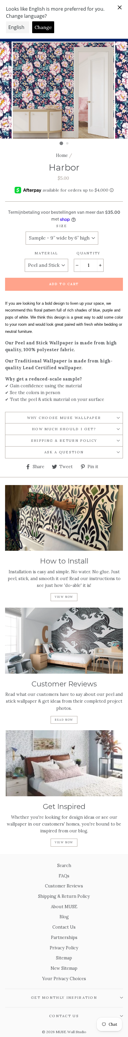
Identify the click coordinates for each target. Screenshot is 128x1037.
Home (62, 155)
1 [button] (61, 143)
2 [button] (67, 143)
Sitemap (64, 958)
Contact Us (64, 927)
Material (46, 253)
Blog (64, 916)
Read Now (64, 719)
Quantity (89, 253)
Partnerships (64, 937)
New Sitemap (64, 968)
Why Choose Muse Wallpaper (64, 417)
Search (64, 865)
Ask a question (64, 452)
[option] (64, 90)
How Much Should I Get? (64, 429)
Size (61, 226)
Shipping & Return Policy (64, 440)
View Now (64, 596)
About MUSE (64, 906)
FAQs (64, 876)
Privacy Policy (64, 948)
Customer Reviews (64, 886)
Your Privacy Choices (64, 978)
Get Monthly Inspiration (64, 997)
